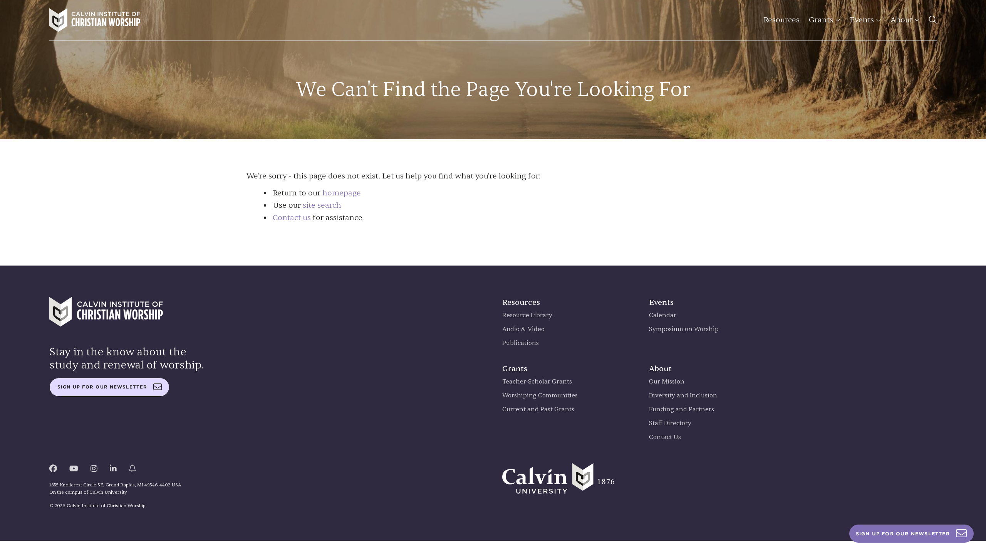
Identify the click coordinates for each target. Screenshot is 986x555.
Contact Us (665, 437)
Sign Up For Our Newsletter (903, 533)
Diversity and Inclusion (683, 395)
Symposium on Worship (684, 329)
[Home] (94, 20)
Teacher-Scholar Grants (537, 381)
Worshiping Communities (540, 395)
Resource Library (527, 315)
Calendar (662, 315)
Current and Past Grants (538, 409)
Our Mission (666, 381)
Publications (520, 343)
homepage (341, 193)
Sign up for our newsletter (102, 387)
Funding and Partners (681, 409)
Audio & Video (523, 329)
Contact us (292, 217)
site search (322, 205)
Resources (781, 20)
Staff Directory (670, 423)
